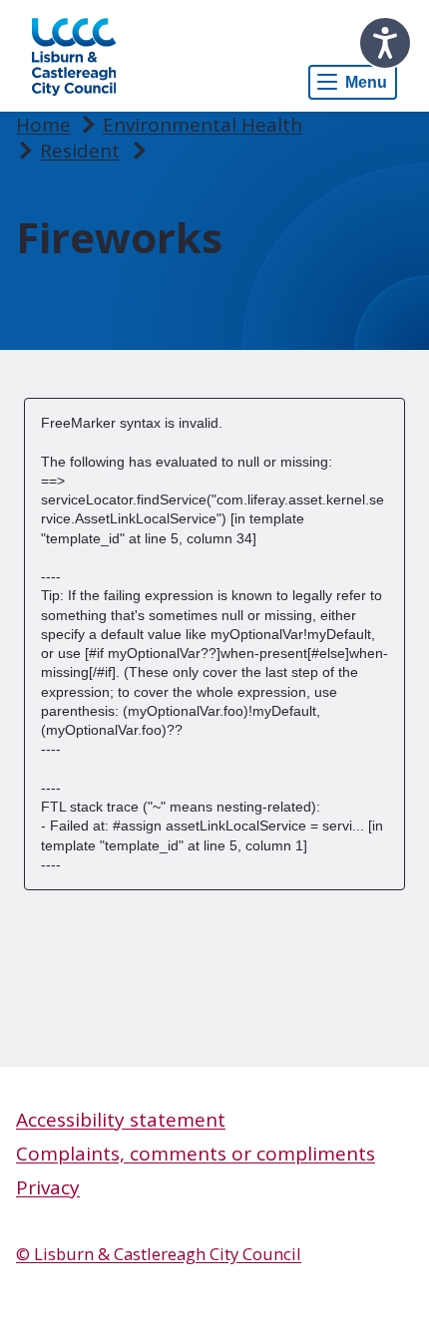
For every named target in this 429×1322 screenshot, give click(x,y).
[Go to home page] (74, 56)
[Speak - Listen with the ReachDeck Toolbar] (385, 43)
